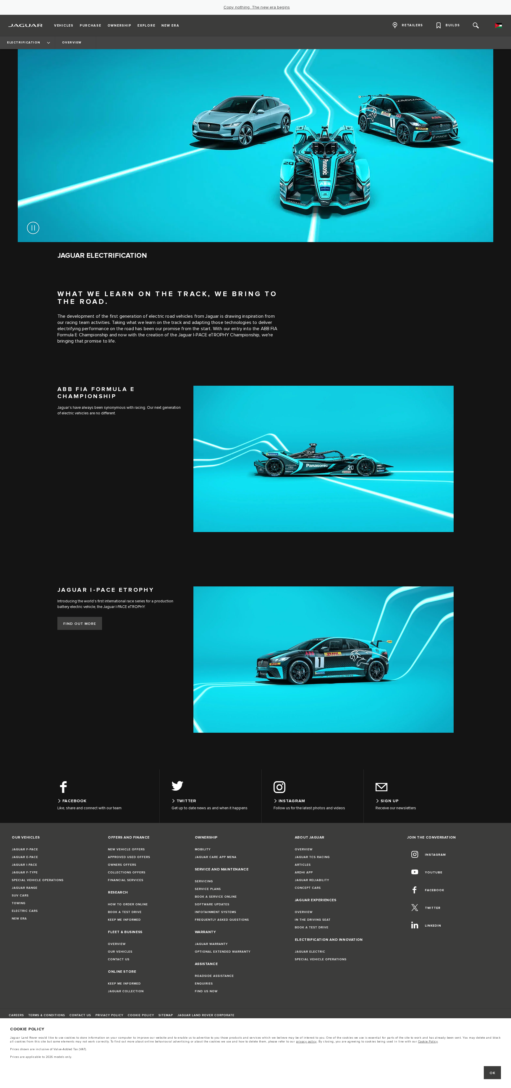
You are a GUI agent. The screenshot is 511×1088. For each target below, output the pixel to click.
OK (492, 1073)
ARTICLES (303, 865)
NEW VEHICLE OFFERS (126, 849)
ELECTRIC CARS (25, 911)
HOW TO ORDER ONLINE (128, 904)
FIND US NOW (206, 991)
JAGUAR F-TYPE (25, 872)
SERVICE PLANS (208, 889)
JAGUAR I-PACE (24, 865)
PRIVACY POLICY (109, 1015)
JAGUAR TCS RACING (312, 857)
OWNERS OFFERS (122, 865)
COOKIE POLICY (141, 1015)
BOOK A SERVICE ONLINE (216, 897)
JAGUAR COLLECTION (126, 991)
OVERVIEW (117, 944)
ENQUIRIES (204, 983)
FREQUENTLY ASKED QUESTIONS (222, 920)
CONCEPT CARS (308, 888)
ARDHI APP (304, 872)
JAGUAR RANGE (25, 888)
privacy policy (306, 1041)
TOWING (18, 903)
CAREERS (16, 1015)
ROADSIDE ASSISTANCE (214, 976)
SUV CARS (20, 895)
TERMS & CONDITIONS (46, 1015)
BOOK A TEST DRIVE (125, 912)
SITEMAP (166, 1015)
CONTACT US (119, 959)
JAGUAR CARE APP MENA (216, 857)
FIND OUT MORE (79, 624)
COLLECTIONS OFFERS (126, 872)
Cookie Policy (428, 1041)
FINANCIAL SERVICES (125, 880)
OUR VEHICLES (120, 952)
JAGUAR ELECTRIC (310, 952)
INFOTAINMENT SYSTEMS (215, 912)
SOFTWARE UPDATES (212, 904)
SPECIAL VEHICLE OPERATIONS (38, 880)
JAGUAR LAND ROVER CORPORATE (206, 1015)
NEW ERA (19, 918)
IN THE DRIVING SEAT (313, 920)
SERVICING (204, 881)
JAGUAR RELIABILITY (312, 880)
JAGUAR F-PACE (25, 849)
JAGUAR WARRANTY (211, 944)
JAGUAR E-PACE (25, 857)
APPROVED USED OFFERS (129, 857)
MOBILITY (203, 849)
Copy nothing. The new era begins (257, 7)
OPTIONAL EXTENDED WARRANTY (222, 952)
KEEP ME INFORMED (124, 920)
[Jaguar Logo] (25, 25)
